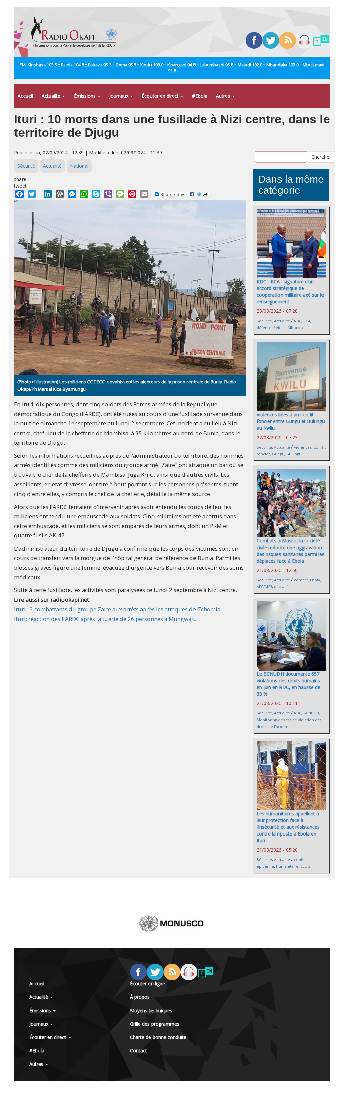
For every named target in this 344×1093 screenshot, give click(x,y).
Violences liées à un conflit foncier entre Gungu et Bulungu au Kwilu (291, 421)
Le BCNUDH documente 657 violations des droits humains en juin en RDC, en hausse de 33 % (288, 684)
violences (302, 447)
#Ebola (199, 96)
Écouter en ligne (147, 983)
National (79, 166)
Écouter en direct (161, 96)
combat (301, 579)
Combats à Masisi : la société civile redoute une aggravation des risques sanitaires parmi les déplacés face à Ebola (291, 550)
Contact (138, 1050)
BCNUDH (311, 712)
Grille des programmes (154, 1024)
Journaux (119, 96)
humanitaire (287, 866)
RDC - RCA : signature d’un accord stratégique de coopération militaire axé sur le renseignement (290, 291)
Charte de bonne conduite (158, 1037)
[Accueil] (76, 31)
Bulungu (293, 453)
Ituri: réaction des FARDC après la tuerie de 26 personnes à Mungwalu (105, 619)
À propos (140, 997)
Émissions (85, 96)
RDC (297, 320)
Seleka (279, 327)
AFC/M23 (264, 586)
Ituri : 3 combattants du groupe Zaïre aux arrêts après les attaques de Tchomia (117, 609)
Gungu (278, 453)
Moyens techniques (151, 1010)
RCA (306, 320)
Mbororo (296, 327)
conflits (300, 859)
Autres (223, 96)
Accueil (25, 96)
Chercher (321, 156)
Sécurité (26, 166)
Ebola (315, 579)
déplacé (281, 586)
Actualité (52, 96)
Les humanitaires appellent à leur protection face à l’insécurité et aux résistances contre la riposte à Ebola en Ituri (288, 827)
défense (264, 327)
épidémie (265, 866)
